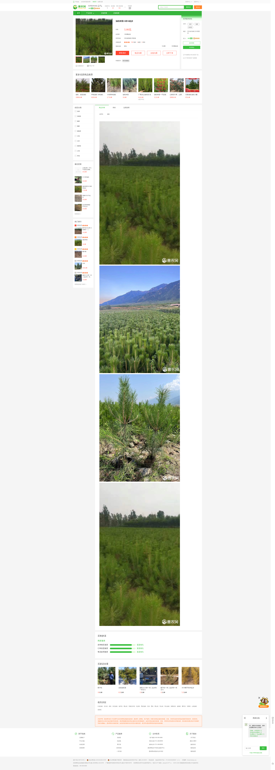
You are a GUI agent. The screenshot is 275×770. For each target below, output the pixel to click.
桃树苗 (79, 146)
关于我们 (193, 737)
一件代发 (119, 751)
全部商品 (191, 47)
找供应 (119, 737)
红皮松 (138, 706)
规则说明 (193, 751)
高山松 (126, 706)
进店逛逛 (191, 43)
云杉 (78, 141)
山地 (78, 151)
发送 (263, 748)
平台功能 (82, 741)
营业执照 (151, 760)
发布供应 (119, 748)
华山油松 (167, 706)
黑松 (152, 706)
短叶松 (121, 706)
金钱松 (179, 706)
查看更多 (77, 214)
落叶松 (184, 706)
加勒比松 (173, 706)
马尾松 (189, 706)
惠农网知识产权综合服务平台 (156, 748)
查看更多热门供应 (80, 284)
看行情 (119, 744)
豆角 (78, 136)
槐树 (78, 126)
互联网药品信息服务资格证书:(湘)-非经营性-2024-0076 (88, 763)
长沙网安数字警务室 (116, 760)
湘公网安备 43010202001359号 (97, 760)
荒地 (78, 156)
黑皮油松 (143, 706)
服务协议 (193, 744)
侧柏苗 (79, 131)
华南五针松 (132, 706)
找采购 (119, 741)
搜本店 (188, 7)
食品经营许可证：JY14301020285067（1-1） (168, 760)
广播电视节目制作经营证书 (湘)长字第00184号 (118, 763)
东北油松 (115, 706)
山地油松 (194, 706)
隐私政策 (193, 748)
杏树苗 (190, 27)
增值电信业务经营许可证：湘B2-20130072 (135, 760)
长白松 (106, 706)
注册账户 (82, 737)
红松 (148, 706)
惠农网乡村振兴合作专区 (156, 751)
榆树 (197, 24)
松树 (190, 24)
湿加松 (100, 709)
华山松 (161, 706)
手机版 (77, 1)
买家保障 (82, 748)
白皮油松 (100, 706)
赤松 (110, 706)
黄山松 (156, 706)
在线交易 (82, 744)
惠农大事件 (193, 741)
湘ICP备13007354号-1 (79, 760)
